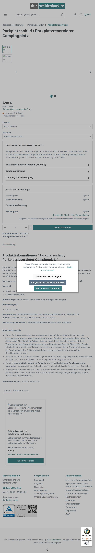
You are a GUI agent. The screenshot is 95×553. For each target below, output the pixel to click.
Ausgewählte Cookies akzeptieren (48, 282)
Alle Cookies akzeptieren (48, 288)
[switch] (86, 543)
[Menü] (91, 528)
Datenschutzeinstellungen (48, 276)
